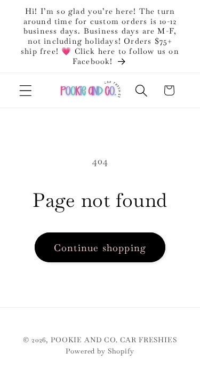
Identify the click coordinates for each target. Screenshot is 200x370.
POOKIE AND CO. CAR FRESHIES (114, 339)
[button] (26, 90)
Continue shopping (100, 248)
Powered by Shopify (100, 351)
